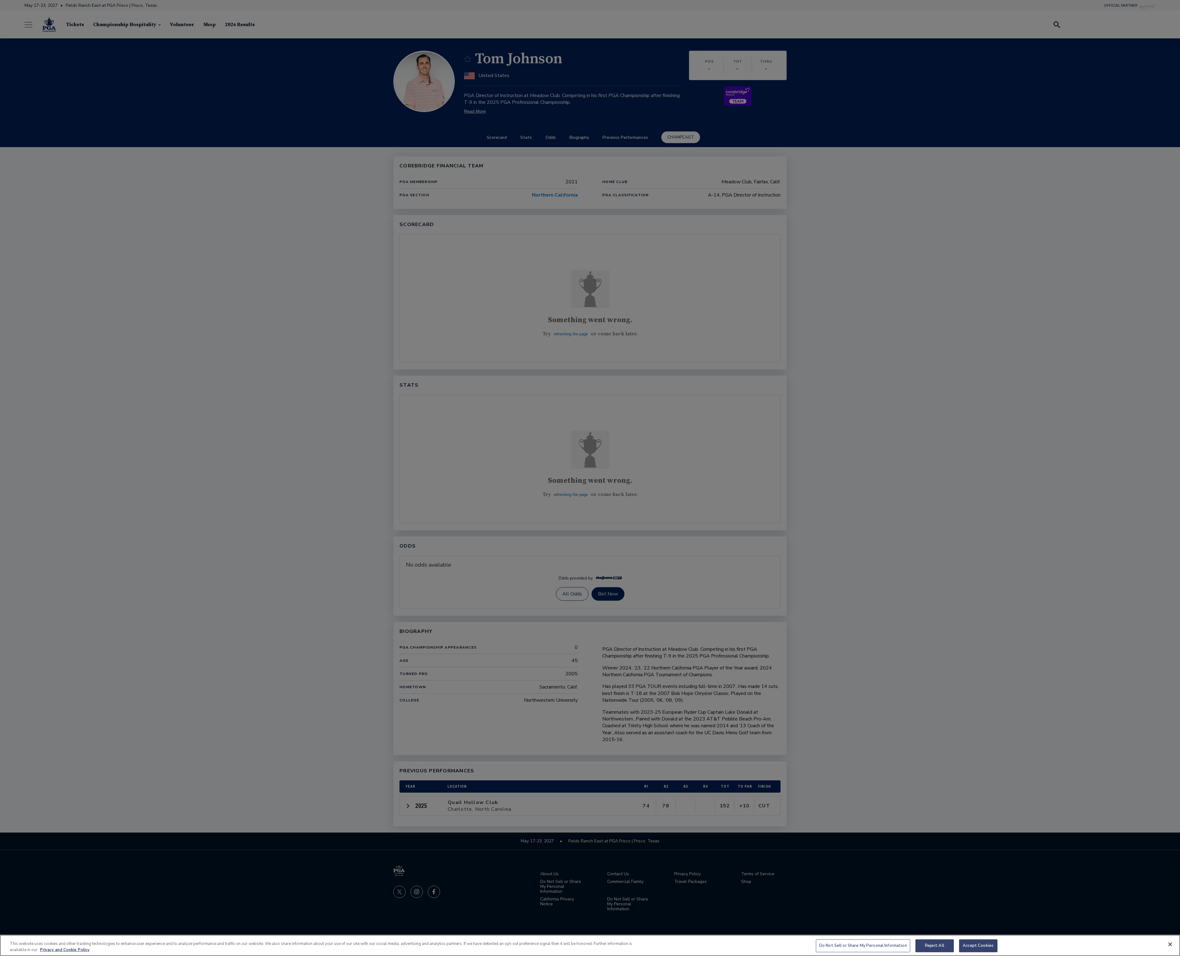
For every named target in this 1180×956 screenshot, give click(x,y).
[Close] (1170, 944)
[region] (590, 945)
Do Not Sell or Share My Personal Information (863, 945)
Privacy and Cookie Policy (64, 949)
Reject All (934, 945)
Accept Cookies (978, 945)
